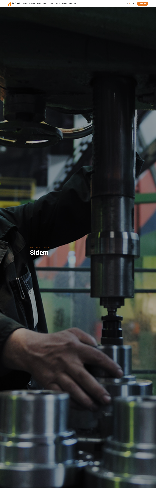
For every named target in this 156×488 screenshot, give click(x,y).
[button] (128, 4)
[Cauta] (134, 4)
